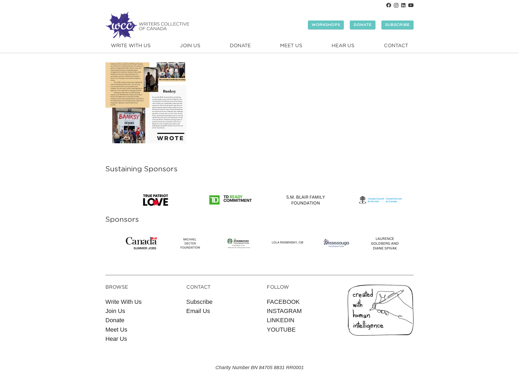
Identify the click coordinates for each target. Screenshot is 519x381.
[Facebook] (388, 5)
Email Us (198, 311)
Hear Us (116, 338)
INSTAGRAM (284, 311)
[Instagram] (396, 5)
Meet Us (116, 329)
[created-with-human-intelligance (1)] (381, 310)
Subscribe (199, 301)
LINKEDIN (280, 320)
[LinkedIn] (403, 5)
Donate (114, 320)
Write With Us (123, 301)
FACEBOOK (283, 301)
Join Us (115, 311)
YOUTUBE (281, 329)
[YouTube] (411, 5)
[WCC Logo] (147, 25)
